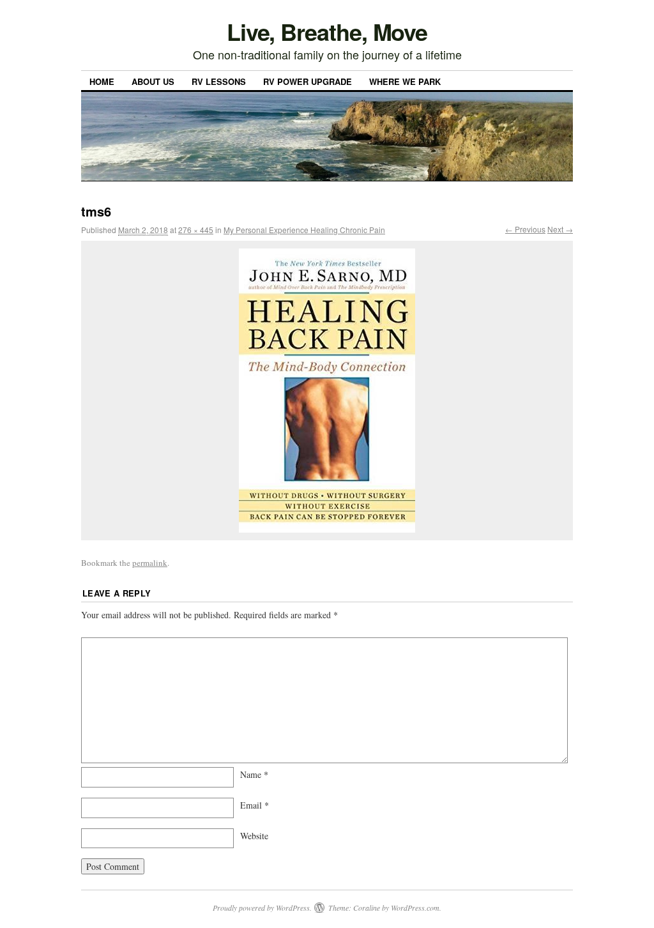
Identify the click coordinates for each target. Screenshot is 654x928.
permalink (149, 562)
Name (254, 774)
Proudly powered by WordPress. (262, 907)
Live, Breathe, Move (327, 31)
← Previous (525, 229)
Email (254, 805)
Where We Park (405, 81)
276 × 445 (195, 229)
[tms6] (327, 390)
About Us (153, 81)
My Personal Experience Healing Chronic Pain (304, 229)
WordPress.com (415, 907)
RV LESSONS (219, 81)
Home (101, 81)
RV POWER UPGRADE (307, 81)
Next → (560, 229)
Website (254, 836)
